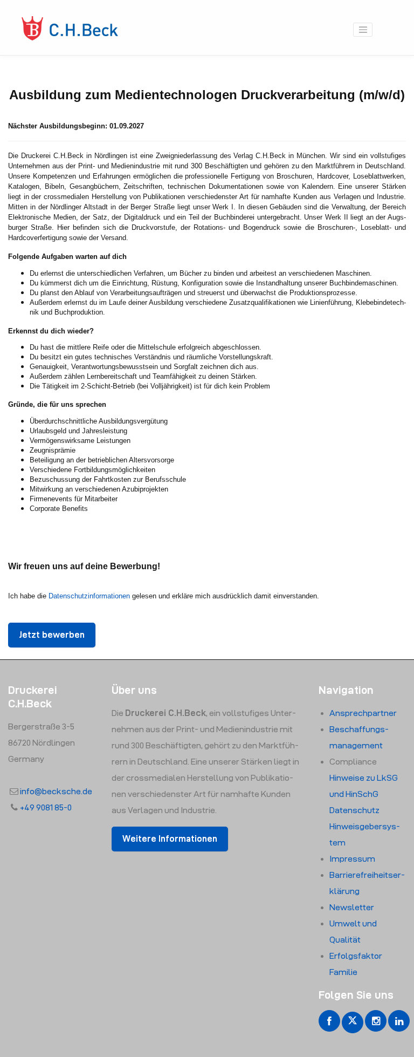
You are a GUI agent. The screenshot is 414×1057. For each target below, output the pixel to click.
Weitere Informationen (169, 838)
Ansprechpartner (363, 713)
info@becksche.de (56, 791)
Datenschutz (354, 810)
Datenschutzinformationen (89, 596)
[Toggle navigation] (362, 30)
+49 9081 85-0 (46, 807)
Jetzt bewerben (52, 634)
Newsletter (351, 907)
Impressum (352, 858)
